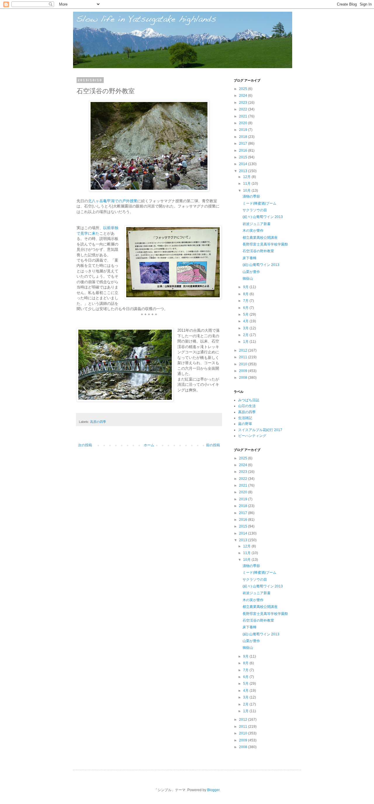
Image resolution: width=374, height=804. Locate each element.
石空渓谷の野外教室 (258, 251)
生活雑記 (245, 418)
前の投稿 (213, 445)
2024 (243, 96)
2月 (246, 335)
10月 (247, 191)
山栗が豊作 (251, 272)
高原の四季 (98, 421)
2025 (243, 89)
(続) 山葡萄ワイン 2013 (261, 265)
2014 (243, 164)
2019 (243, 130)
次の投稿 (85, 445)
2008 (243, 378)
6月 (246, 308)
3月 (246, 328)
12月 (247, 177)
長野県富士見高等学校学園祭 (265, 244)
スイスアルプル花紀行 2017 (260, 430)
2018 (243, 137)
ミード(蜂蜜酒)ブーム (259, 203)
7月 (246, 301)
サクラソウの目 (255, 210)
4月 (246, 321)
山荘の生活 (247, 406)
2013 (243, 171)
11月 (247, 183)
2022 (243, 109)
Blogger (213, 790)
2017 (243, 143)
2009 (243, 371)
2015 (243, 157)
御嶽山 (248, 278)
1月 (246, 342)
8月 (246, 294)
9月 (246, 287)
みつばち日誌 (248, 400)
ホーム (149, 445)
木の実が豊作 (253, 231)
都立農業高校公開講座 (260, 238)
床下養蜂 (250, 258)
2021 (243, 116)
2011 (243, 357)
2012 (243, 350)
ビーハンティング (252, 436)
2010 (243, 364)
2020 (243, 123)
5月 (246, 314)
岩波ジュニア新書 (257, 224)
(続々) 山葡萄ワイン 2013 (263, 217)
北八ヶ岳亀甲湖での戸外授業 (112, 201)
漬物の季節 (251, 196)
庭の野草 (245, 424)
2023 (243, 103)
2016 (243, 150)
